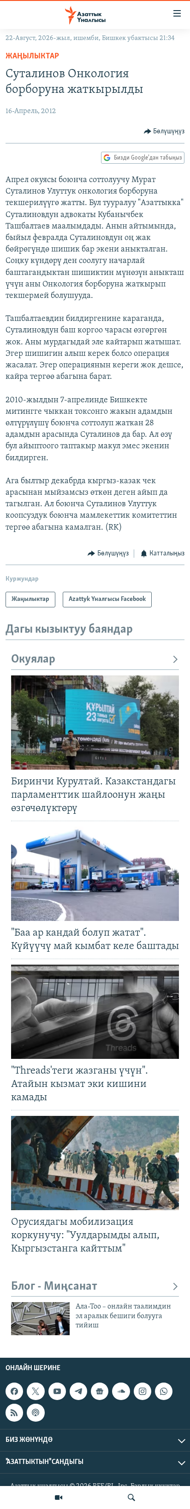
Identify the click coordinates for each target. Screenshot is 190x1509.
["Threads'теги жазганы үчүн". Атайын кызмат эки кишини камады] (95, 1012)
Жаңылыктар (32, 56)
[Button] (164, 131)
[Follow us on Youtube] (57, 1391)
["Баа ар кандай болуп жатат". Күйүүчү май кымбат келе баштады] (95, 874)
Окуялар (33, 659)
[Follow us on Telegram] (78, 1391)
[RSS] (14, 1412)
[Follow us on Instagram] (142, 1391)
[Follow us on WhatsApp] (163, 1391)
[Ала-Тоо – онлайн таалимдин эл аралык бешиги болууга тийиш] (40, 1318)
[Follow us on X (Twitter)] (35, 1391)
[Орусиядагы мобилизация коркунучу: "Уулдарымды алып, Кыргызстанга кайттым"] (95, 1163)
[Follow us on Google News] (99, 1391)
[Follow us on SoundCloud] (121, 1391)
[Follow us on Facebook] (14, 1391)
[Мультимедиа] (58, 1497)
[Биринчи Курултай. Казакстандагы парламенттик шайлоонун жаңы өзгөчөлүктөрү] (95, 722)
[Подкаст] (35, 1412)
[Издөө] (131, 1497)
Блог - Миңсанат (54, 1286)
